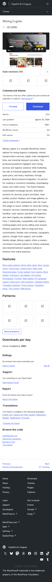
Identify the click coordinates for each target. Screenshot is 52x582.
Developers (8, 509)
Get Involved (33, 500)
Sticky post (15, 282)
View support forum (11, 382)
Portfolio (18, 278)
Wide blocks (25, 289)
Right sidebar (28, 278)
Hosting (6, 487)
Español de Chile (21, 415)
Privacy (6, 492)
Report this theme (10, 399)
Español (32, 415)
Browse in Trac (9, 442)
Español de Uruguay (17, 547)
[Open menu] (48, 4)
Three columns (27, 285)
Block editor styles (29, 265)
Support (6, 505)
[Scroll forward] (47, 71)
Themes (6, 11)
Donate (32, 509)
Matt (6, 526)
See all (46, 366)
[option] (10, 306)
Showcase (32, 478)
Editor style (37, 268)
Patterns (31, 492)
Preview (13, 106)
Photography (8, 278)
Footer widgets (24, 272)
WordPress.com (11, 522)
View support (26, 98)
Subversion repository (12, 439)
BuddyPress (9, 535)
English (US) (8, 415)
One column (36, 275)
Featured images (10, 272)
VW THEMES (12, 27)
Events (30, 505)
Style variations (27, 282)
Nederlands (15, 418)
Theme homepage (10, 140)
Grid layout (14, 275)
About (5, 478)
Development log (10, 436)
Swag (31, 514)
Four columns (36, 272)
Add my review (9, 366)
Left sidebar (25, 275)
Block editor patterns (11, 265)
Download (38, 106)
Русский (25, 418)
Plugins (30, 487)
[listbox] (26, 313)
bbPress (8, 531)
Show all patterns (12, 331)
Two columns (13, 289)
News (5, 483)
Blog (40, 265)
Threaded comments (11, 285)
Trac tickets (7, 445)
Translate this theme (11, 423)
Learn (5, 500)
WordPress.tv (10, 514)
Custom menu (26, 268)
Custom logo (14, 268)
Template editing (41, 282)
